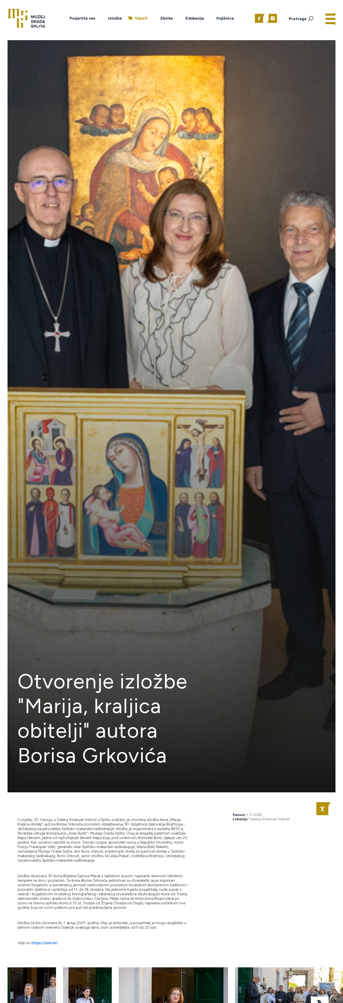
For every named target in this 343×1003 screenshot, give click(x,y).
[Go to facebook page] (260, 18)
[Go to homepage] (26, 18)
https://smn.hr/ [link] (44, 943)
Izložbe (115, 18)
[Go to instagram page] (272, 18)
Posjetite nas (82, 18)
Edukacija (195, 18)
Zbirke (166, 18)
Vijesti (141, 18)
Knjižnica (225, 18)
